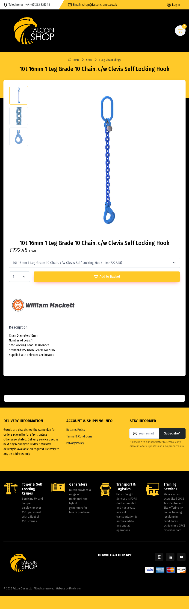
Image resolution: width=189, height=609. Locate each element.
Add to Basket (110, 276)
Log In (176, 5)
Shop (89, 59)
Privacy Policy (75, 443)
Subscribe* (172, 433)
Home (76, 59)
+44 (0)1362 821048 (37, 5)
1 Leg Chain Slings (110, 59)
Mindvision (75, 588)
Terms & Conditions (79, 436)
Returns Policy (75, 430)
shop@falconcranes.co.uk (99, 5)
